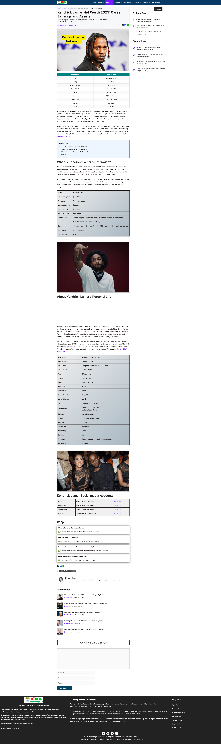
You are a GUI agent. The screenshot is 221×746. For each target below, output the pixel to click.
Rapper (69, 8)
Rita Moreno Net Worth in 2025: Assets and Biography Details (84, 595)
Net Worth (64, 8)
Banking (117, 2)
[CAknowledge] (62, 2)
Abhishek (68, 606)
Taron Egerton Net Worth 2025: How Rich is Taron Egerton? (84, 621)
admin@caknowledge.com (11, 728)
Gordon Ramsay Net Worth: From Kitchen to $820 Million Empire (85, 603)
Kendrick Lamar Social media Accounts (75, 152)
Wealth (108, 2)
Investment (127, 2)
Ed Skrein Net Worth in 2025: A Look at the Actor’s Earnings (84, 629)
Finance (145, 2)
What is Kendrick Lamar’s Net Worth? (74, 147)
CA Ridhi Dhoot (63, 25)
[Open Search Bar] (162, 2)
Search (158, 9)
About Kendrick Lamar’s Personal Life (75, 149)
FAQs (64, 154)
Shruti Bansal (69, 597)
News (100, 2)
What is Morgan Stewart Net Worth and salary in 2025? (82, 612)
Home (94, 2)
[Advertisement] (93, 312)
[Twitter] (103, 733)
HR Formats (156, 2)
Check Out (117, 501)
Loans (137, 2)
